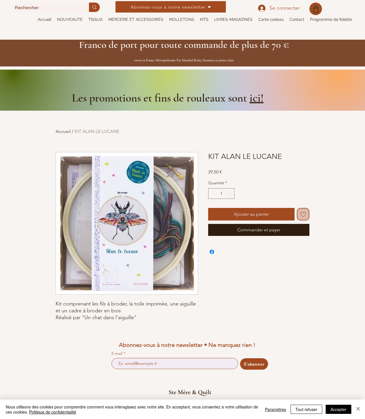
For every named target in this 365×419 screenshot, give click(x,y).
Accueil (63, 131)
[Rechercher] (94, 7)
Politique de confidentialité (52, 412)
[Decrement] (212, 194)
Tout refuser (306, 409)
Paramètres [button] (275, 409)
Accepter (338, 409)
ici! (256, 98)
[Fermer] (358, 409)
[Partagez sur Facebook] (211, 251)
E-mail (117, 353)
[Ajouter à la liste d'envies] (303, 214)
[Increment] (230, 194)
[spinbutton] (221, 194)
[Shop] (315, 9)
